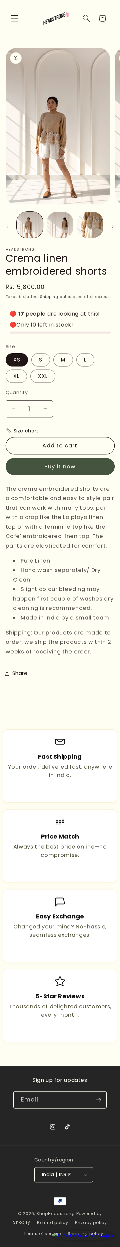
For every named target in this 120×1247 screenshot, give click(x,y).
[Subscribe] (98, 1100)
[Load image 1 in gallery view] (30, 225)
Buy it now (60, 466)
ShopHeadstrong (55, 1213)
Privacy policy (91, 1222)
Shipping (49, 296)
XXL (43, 376)
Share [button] (20, 673)
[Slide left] (7, 226)
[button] (15, 18)
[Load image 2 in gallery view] (60, 225)
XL (16, 376)
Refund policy (52, 1222)
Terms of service (42, 1233)
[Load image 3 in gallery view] (90, 225)
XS (16, 359)
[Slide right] (112, 226)
